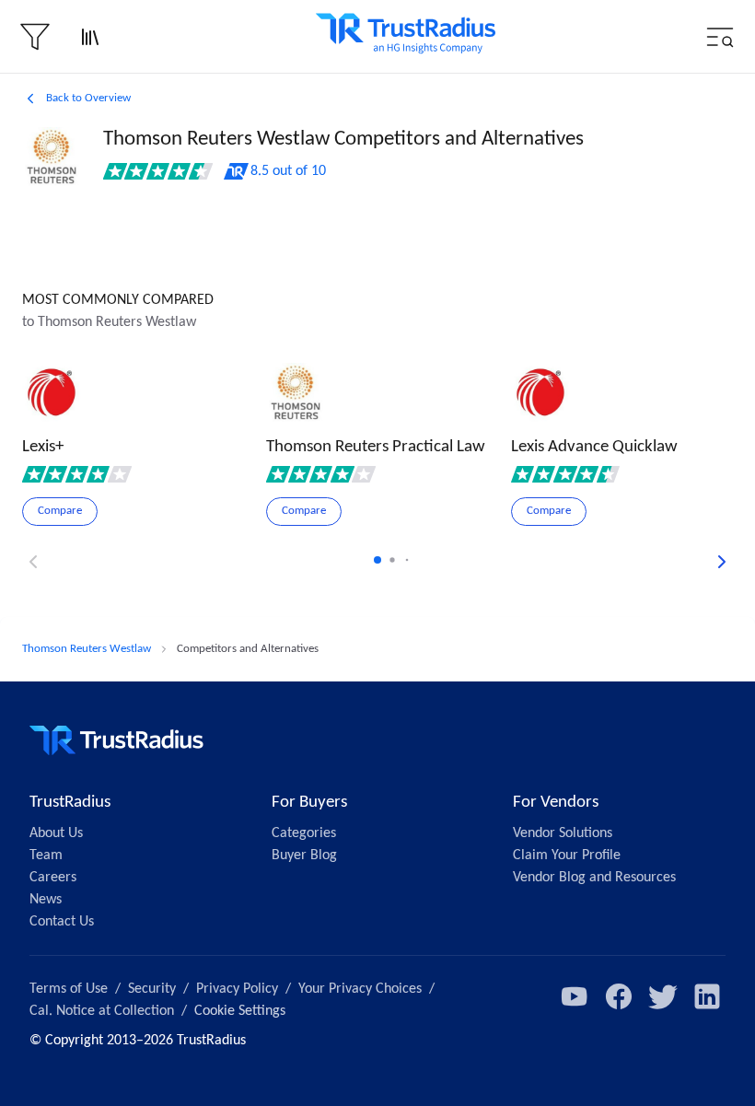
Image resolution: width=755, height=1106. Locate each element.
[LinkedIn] (707, 996)
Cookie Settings (239, 1011)
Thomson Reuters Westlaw (86, 649)
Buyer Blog (304, 855)
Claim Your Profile (567, 855)
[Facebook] (618, 996)
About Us (56, 833)
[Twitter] (663, 996)
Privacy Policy (237, 989)
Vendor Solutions (562, 833)
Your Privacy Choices (360, 989)
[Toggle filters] (35, 37)
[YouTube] (574, 996)
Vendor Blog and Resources (594, 877)
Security (152, 989)
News (45, 899)
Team (46, 855)
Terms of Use (68, 989)
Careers (52, 877)
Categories (304, 833)
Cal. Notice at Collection (101, 1011)
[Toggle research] (90, 37)
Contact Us (61, 921)
